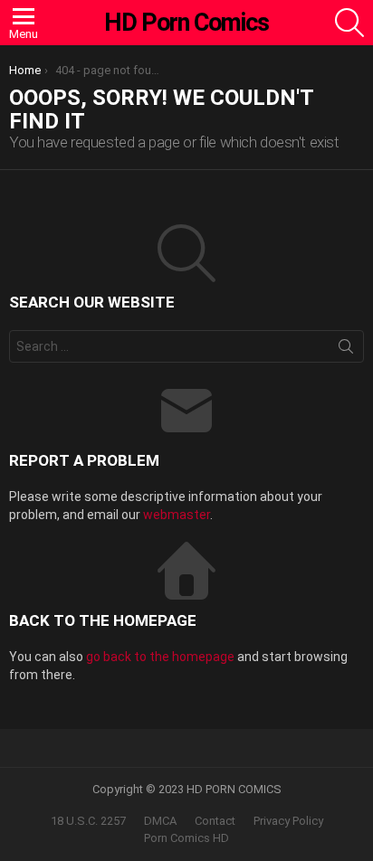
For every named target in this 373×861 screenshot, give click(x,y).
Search (346, 350)
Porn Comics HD (186, 838)
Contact (215, 821)
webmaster (176, 514)
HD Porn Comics (186, 22)
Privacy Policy (288, 821)
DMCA (160, 821)
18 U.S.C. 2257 (88, 821)
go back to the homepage (160, 656)
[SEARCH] (349, 22)
